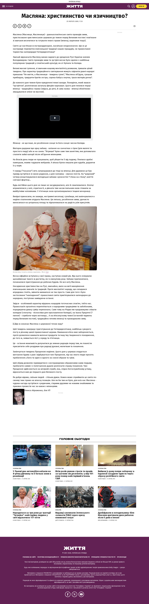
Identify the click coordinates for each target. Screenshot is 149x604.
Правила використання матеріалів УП (75, 557)
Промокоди (121, 557)
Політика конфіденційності (48, 557)
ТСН (47, 272)
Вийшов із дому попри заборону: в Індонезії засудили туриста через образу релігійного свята (116, 473)
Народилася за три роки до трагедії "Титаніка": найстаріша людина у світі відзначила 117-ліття (32, 515)
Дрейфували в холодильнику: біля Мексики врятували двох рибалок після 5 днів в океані (116, 515)
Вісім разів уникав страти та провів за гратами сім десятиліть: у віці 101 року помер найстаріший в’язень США (74, 475)
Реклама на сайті (29, 557)
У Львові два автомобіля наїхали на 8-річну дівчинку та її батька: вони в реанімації (32, 473)
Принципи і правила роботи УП (103, 557)
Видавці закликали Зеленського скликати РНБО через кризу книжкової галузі (72, 515)
